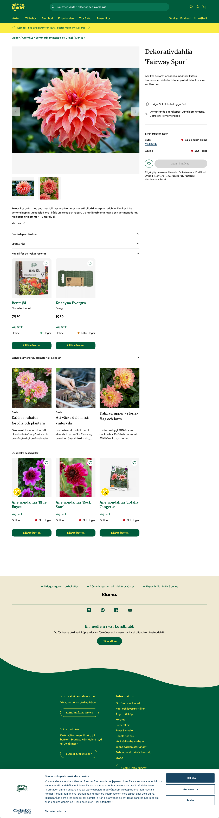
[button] (75, 234)
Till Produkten (37, 346)
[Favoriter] (191, 7)
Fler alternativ (53, 811)
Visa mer (16, 223)
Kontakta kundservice (79, 712)
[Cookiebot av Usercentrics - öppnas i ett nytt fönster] (22, 811)
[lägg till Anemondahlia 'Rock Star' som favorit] (90, 463)
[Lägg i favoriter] (149, 164)
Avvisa (190, 800)
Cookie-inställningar (133, 767)
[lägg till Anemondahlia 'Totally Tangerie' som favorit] (134, 463)
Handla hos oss (125, 736)
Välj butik (202, 18)
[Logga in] (197, 7)
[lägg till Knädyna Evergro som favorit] (90, 263)
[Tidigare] (16, 111)
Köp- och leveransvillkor (130, 708)
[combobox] (112, 7)
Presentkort (123, 725)
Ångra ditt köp (124, 714)
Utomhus (27, 37)
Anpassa (188, 789)
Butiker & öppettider (79, 753)
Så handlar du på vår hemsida (133, 752)
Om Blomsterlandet (128, 703)
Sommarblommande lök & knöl (54, 37)
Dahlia (79, 37)
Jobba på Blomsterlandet (131, 746)
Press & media (124, 730)
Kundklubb (185, 18)
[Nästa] (135, 111)
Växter (16, 37)
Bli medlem (109, 641)
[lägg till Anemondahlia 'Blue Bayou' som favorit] (46, 463)
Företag (173, 18)
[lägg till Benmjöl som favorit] (46, 263)
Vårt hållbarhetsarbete (130, 741)
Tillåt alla (190, 777)
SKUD (119, 757)
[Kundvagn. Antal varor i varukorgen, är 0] (204, 7)
